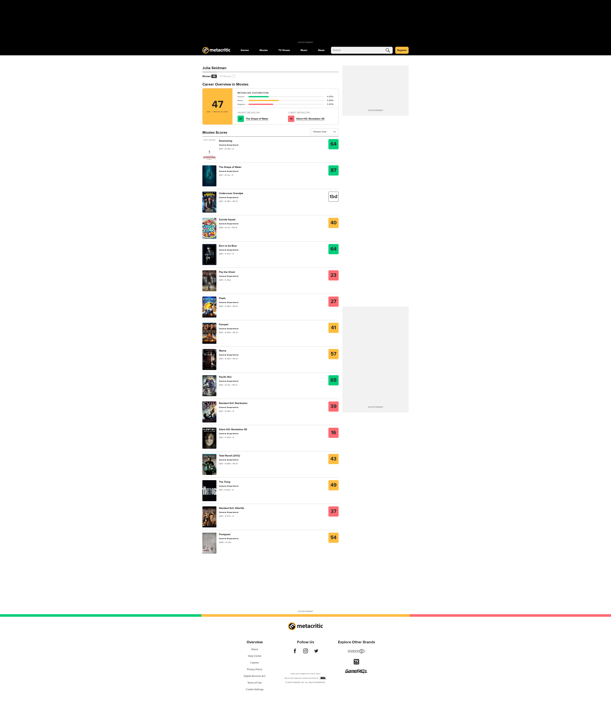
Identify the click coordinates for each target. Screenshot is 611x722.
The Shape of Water (257, 118)
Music (304, 50)
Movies (264, 50)
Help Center (254, 656)
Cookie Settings (254, 689)
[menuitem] (244, 50)
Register (402, 50)
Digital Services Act (254, 676)
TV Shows (284, 50)
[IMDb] (323, 678)
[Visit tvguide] (356, 663)
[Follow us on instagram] (305, 652)
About (254, 649)
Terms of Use (254, 682)
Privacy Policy (254, 669)
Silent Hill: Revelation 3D (310, 118)
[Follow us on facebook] (295, 652)
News (321, 50)
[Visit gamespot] (356, 653)
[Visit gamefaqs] (356, 672)
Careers (254, 662)
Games (245, 50)
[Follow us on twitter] (316, 652)
